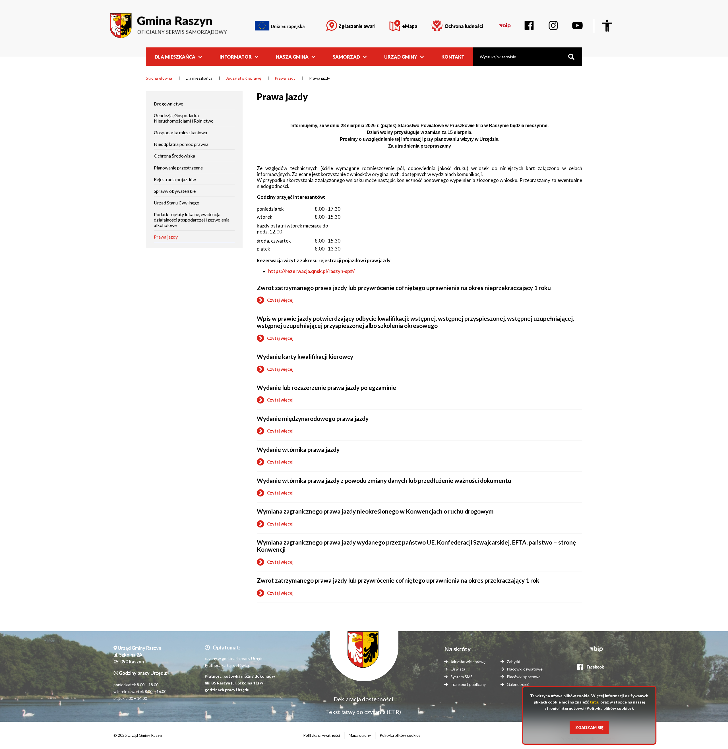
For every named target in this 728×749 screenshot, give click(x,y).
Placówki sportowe (524, 676)
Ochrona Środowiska (174, 155)
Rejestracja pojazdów (175, 179)
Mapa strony (360, 735)
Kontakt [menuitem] (452, 56)
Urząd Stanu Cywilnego (176, 202)
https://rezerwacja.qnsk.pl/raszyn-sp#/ (311, 271)
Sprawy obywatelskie (175, 191)
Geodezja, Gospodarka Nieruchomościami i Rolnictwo (184, 118)
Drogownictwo (168, 103)
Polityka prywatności (321, 735)
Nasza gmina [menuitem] (292, 56)
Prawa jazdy (285, 78)
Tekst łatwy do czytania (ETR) (363, 711)
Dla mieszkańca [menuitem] (175, 56)
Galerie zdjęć (518, 684)
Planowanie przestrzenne (178, 167)
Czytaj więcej (275, 300)
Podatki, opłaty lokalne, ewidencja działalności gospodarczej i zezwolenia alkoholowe (191, 220)
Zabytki (513, 661)
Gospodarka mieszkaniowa (180, 132)
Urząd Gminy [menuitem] (400, 56)
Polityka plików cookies (400, 735)
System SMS (461, 676)
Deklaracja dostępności (363, 699)
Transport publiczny (468, 684)
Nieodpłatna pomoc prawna (181, 144)
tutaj (594, 702)
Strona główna (159, 78)
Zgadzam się (589, 727)
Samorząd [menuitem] (346, 56)
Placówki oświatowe (525, 669)
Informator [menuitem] (236, 56)
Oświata (457, 669)
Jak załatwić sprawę (243, 78)
